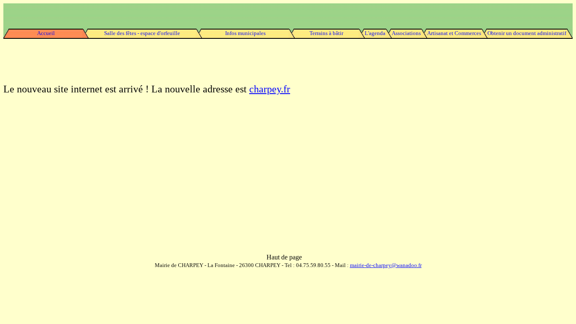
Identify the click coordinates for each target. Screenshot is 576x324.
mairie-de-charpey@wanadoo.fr (386, 265)
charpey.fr (269, 89)
